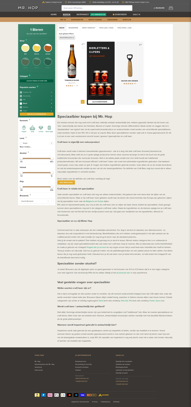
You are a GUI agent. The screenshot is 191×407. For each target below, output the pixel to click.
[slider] (21, 158)
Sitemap (116, 402)
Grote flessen (95, 19)
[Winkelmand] (171, 8)
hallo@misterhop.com (82, 378)
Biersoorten (77, 19)
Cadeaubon (112, 19)
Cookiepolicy (105, 402)
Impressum (39, 370)
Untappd (25, 76)
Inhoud (23, 167)
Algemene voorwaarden (80, 402)
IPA (130, 300)
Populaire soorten (29, 87)
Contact (78, 370)
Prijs (22, 181)
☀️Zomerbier (119, 14)
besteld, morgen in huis (137, 2)
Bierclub (127, 19)
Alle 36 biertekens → (100, 102)
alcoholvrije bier (123, 272)
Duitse (100, 201)
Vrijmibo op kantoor (123, 364)
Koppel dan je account (96, 247)
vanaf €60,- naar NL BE (106, 2)
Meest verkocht (88, 28)
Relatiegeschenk (122, 367)
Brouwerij (25, 195)
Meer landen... (26, 147)
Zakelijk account (122, 373)
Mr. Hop (37, 361)
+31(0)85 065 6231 (81, 381)
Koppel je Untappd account (53, 2)
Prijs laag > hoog (106, 28)
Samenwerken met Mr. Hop (44, 364)
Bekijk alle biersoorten (37, 114)
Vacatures (38, 367)
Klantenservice (80, 361)
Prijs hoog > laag (124, 28)
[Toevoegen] (83, 102)
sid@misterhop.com (122, 381)
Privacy (95, 402)
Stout (101, 300)
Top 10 (63, 19)
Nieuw (61, 28)
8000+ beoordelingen (77, 2)
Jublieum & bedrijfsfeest (125, 370)
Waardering (73, 28)
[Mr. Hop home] (29, 8)
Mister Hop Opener (129, 81)
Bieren (66, 14)
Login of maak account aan (36, 81)
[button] (36, 201)
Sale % (136, 14)
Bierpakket (83, 14)
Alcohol (24, 153)
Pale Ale (124, 300)
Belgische (90, 201)
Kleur (23, 40)
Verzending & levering (83, 364)
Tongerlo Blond (72, 80)
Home (54, 14)
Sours (158, 300)
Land (23, 138)
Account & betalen (82, 367)
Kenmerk (25, 120)
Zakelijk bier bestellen (124, 361)
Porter (152, 300)
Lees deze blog (66, 182)
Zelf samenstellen (98, 14)
